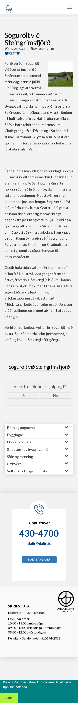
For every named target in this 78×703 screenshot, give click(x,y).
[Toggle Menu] (39, 7)
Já (24, 395)
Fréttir (13, 53)
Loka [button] (9, 697)
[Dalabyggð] (9, 6)
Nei (56, 395)
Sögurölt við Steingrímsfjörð (39, 366)
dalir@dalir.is (39, 543)
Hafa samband (39, 559)
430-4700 (39, 533)
